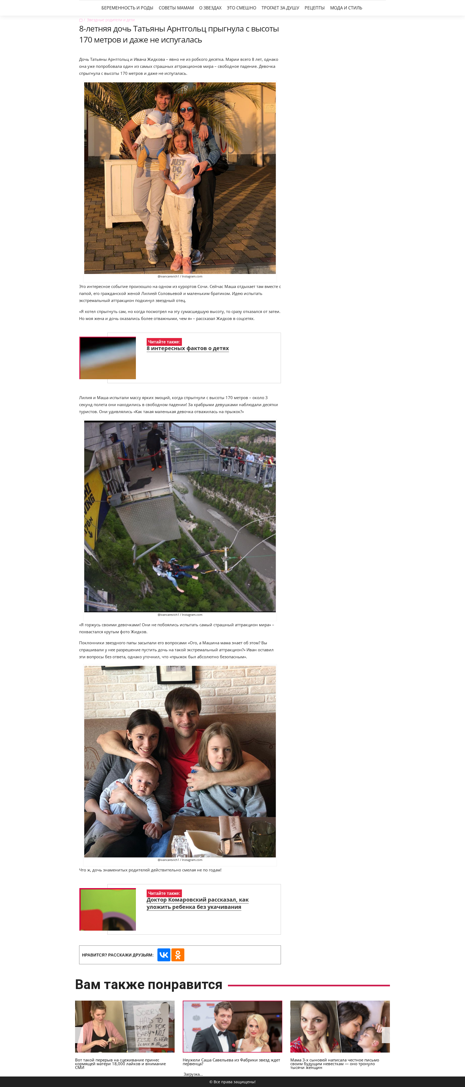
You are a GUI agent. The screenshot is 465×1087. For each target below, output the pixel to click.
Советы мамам (176, 8)
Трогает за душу (280, 8)
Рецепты (315, 8)
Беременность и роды (127, 8)
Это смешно (241, 8)
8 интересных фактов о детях (188, 348)
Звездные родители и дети (111, 19)
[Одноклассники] (177, 954)
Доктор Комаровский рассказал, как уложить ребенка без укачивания (198, 903)
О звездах (210, 8)
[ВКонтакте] (163, 954)
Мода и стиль (346, 8)
